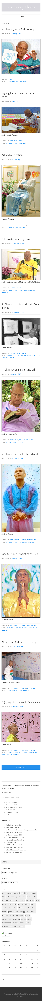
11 (9, 959)
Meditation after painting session (20, 554)
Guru (37, 900)
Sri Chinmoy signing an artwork (18, 369)
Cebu (29, 897)
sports (27, 915)
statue (23, 919)
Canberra (22, 897)
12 (15, 959)
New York (31, 908)
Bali (8, 897)
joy (19, 904)
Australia (33, 893)
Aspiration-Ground (13, 893)
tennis (22, 923)
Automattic (20, 997)
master (4, 908)
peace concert (13, 912)
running (5, 915)
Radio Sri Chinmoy (12, 812)
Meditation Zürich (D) (13, 827)
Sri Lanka (16, 919)
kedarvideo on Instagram (14, 847)
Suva (29, 919)
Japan (4, 904)
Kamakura (26, 904)
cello (34, 897)
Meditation (17, 225)
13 (21, 959)
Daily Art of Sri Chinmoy (14, 805)
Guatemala (25, 752)
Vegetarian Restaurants (14, 832)
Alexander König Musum (15, 355)
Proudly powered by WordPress (14, 994)
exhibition (36, 355)
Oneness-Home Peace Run (15, 840)
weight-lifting (7, 926)
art (11, 79)
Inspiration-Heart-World (14, 852)
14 (26, 959)
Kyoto (33, 904)
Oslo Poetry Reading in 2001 (17, 239)
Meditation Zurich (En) (13, 825)
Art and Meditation (12, 155)
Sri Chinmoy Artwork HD (14, 835)
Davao (12, 900)
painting (31, 628)
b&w (15, 353)
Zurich (21, 926)
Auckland (25, 893)
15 (32, 959)
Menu (22, 17)
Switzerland (6, 923)
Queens (32, 912)
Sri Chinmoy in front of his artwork (20, 454)
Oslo (20, 290)
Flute (32, 900)
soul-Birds (15, 690)
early (17, 900)
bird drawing (14, 81)
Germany (5, 358)
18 (9, 963)
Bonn (29, 355)
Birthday (14, 897)
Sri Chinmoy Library (12, 815)
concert (5, 900)
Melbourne (22, 908)
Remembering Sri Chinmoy (15, 837)
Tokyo (28, 923)
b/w (3, 897)
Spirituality (17, 141)
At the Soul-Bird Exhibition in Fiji (19, 642)
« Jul (3, 979)
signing (12, 442)
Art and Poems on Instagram (16, 850)
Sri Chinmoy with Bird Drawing (18, 29)
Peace (24, 225)
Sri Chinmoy (24, 81)
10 (4, 959)
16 (37, 959)
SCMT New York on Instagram (16, 845)
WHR (15, 926)
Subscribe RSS (6, 793)
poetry (30, 290)
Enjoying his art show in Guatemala (21, 702)
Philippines (24, 912)
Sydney (15, 923)
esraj (23, 900)
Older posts (20, 767)
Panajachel (6, 754)
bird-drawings (14, 752)
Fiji (10, 690)
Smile (12, 915)
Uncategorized (15, 288)
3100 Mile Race (11, 842)
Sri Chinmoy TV (11, 810)
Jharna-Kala (13, 143)
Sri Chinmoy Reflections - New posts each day (21, 830)
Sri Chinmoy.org (11, 802)
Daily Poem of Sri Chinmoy (15, 807)
